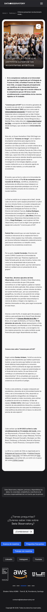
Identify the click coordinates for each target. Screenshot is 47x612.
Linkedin (8, 559)
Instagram (23, 559)
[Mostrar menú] (41, 3)
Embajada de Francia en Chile (15, 453)
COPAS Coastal (17, 460)
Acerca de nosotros (11, 544)
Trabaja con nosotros (23, 551)
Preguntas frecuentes (35, 544)
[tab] (14, 585)
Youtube (38, 559)
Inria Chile (16, 455)
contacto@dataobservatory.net (23, 600)
